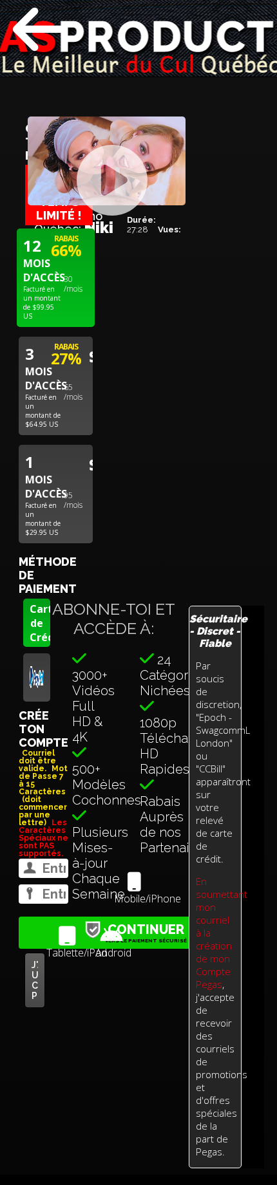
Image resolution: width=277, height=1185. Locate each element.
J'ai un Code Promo (35, 980)
